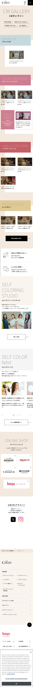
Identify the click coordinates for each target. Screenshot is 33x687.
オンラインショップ (7, 610)
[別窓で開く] (8, 460)
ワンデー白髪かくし (8, 583)
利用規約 (21, 641)
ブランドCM (7, 22)
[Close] (31, 652)
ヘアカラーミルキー (22, 579)
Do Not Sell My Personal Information (16, 679)
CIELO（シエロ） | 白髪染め (8, 550)
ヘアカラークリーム (9, 25)
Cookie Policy (11, 674)
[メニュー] (30, 2)
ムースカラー (23, 25)
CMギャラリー (6, 605)
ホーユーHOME (6, 641)
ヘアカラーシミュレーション (9, 614)
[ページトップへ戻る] (29, 625)
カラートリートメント (21, 22)
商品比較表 (5, 596)
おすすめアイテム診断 (8, 600)
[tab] (12, 415)
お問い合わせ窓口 (7, 646)
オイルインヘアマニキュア (21, 584)
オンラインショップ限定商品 (8, 589)
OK (16, 684)
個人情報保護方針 (23, 646)
